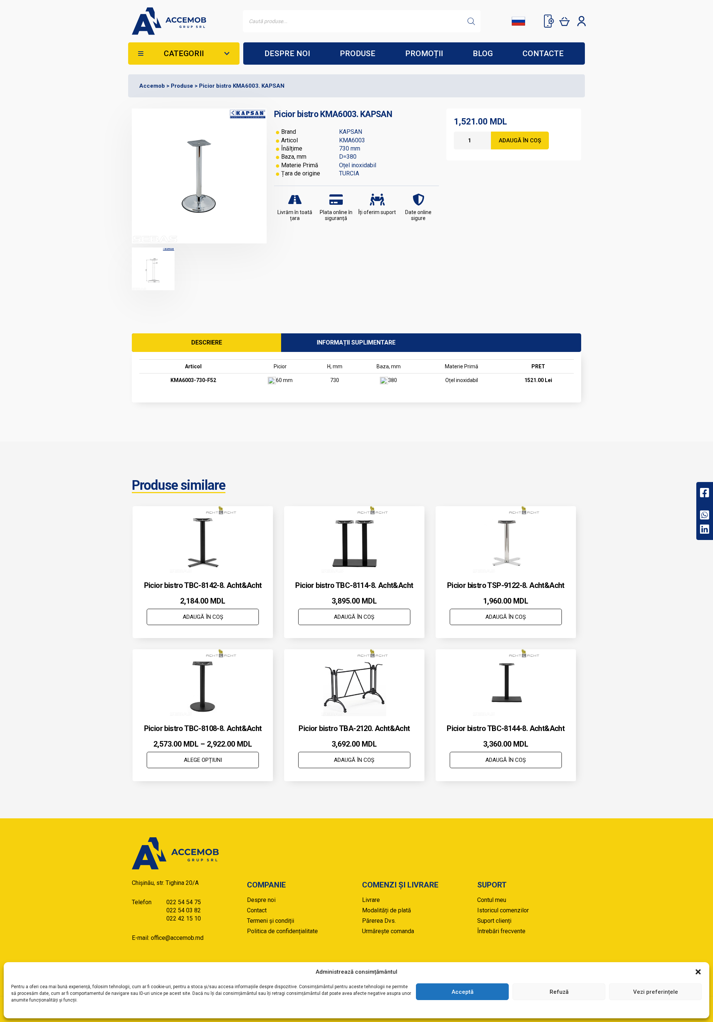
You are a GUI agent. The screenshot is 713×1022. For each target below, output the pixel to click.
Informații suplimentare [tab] (356, 342)
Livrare (371, 899)
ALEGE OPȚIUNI (203, 760)
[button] (698, 972)
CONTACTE (543, 53)
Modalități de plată (386, 910)
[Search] (471, 21)
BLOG (483, 53)
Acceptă (462, 992)
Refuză (559, 992)
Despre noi (261, 899)
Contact (257, 910)
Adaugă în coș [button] (203, 617)
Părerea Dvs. (379, 920)
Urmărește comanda (388, 931)
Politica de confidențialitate (282, 931)
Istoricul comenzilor (503, 910)
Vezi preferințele (655, 992)
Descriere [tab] (206, 342)
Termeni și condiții (270, 920)
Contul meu (491, 899)
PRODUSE (357, 53)
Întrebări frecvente (501, 931)
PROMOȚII (424, 53)
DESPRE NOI (287, 53)
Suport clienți (494, 920)
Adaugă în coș (520, 140)
